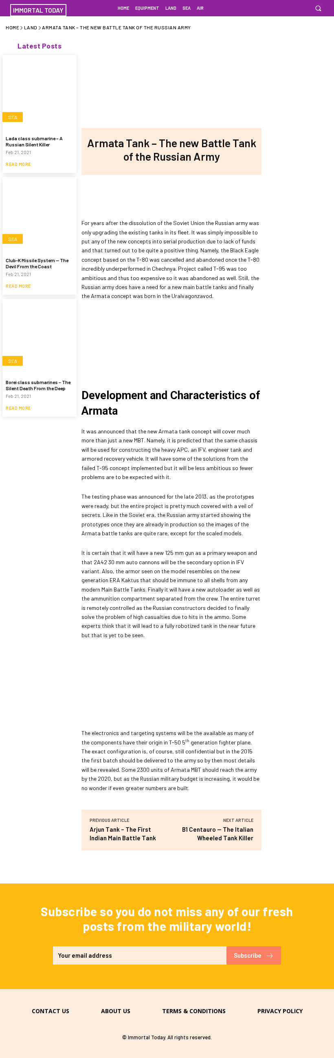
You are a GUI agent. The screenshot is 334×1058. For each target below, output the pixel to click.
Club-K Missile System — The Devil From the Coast (37, 263)
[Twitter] (144, 195)
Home (12, 27)
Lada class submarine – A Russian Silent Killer (34, 141)
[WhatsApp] (198, 195)
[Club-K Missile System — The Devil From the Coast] (39, 214)
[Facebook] (117, 195)
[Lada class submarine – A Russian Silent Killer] (39, 92)
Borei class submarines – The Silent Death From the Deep (38, 385)
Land (30, 27)
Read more (18, 164)
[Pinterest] (171, 195)
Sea (12, 117)
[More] (225, 195)
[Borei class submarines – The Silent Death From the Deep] (39, 336)
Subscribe (247, 955)
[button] (318, 8)
